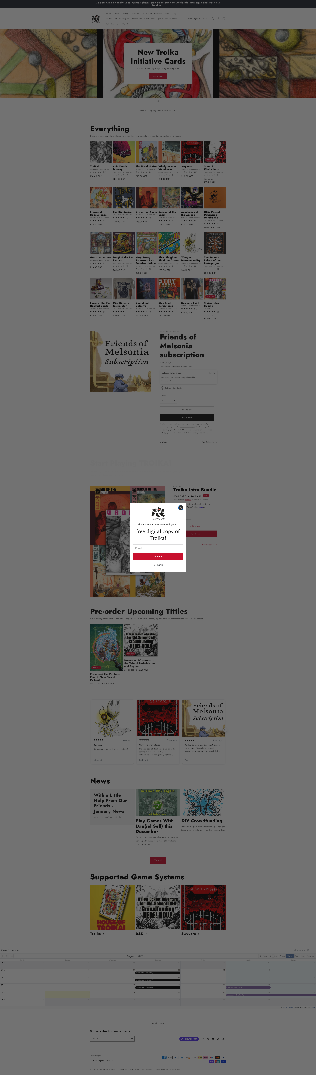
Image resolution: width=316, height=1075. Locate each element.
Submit (158, 556)
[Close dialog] (180, 507)
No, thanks (158, 565)
